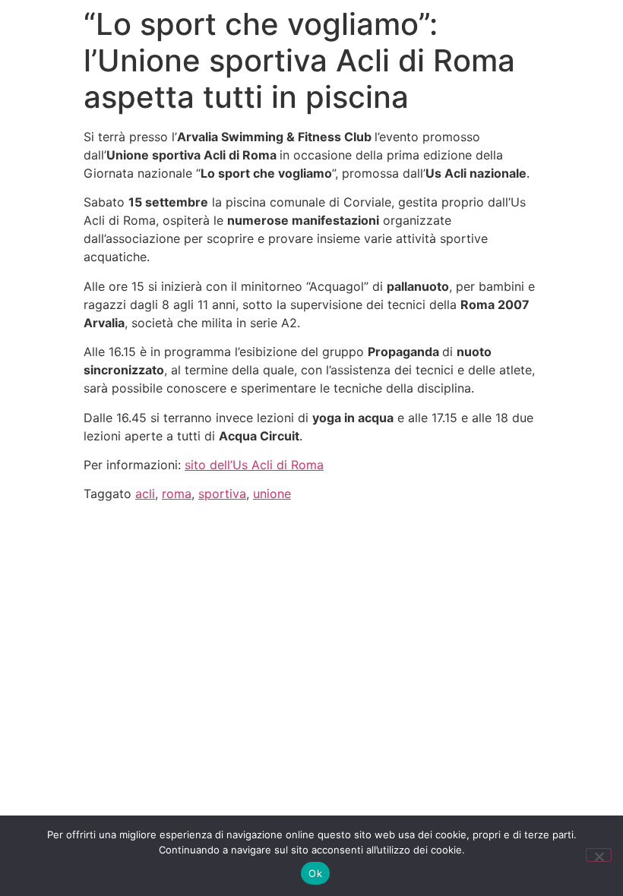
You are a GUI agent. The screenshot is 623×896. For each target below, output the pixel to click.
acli (145, 493)
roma (176, 493)
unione (272, 493)
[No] (599, 855)
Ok (315, 873)
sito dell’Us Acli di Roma (254, 464)
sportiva (222, 493)
